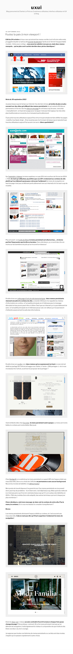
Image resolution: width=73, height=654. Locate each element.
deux (13, 622)
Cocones (26, 423)
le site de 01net (23, 240)
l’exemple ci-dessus (15, 176)
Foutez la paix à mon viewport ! (22, 34)
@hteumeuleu (34, 484)
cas (17, 622)
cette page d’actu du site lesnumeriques (31, 298)
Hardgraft (12, 479)
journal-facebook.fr (35, 42)
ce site (19, 364)
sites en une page (33, 108)
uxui (36, 7)
